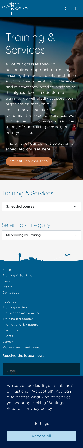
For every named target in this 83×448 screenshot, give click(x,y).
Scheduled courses (29, 161)
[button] (65, 8)
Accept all (41, 436)
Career (8, 342)
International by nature (20, 324)
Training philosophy (18, 319)
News (7, 281)
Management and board (21, 347)
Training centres (15, 307)
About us (9, 302)
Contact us (11, 292)
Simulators (11, 330)
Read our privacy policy (29, 408)
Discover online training (21, 313)
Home (7, 270)
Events (7, 287)
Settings (41, 423)
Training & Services (17, 275)
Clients (8, 336)
